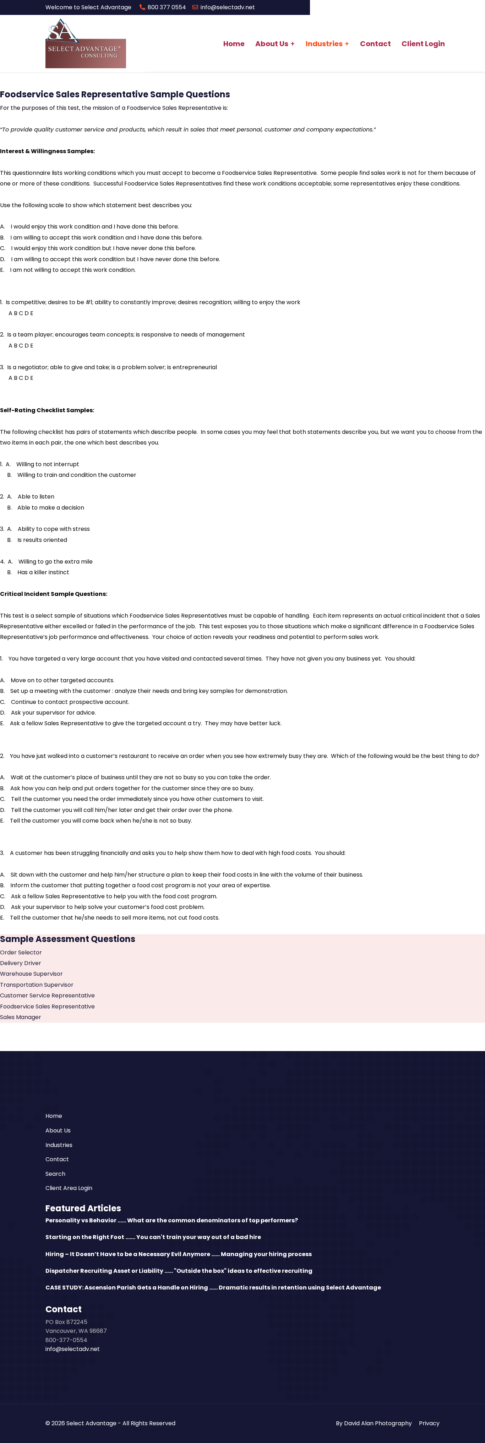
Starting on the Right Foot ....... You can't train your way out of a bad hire (153, 1237)
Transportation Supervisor (36, 985)
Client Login (423, 44)
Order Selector (21, 952)
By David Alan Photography (374, 1423)
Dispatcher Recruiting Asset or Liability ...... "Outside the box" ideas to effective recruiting (178, 1271)
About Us (271, 44)
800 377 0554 (167, 7)
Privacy (429, 1423)
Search (55, 1174)
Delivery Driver (20, 963)
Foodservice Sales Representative (47, 1006)
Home (234, 44)
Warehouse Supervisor (31, 974)
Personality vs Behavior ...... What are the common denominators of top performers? (171, 1220)
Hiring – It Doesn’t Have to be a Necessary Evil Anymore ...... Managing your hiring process (178, 1254)
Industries (324, 44)
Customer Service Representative (47, 995)
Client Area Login (68, 1188)
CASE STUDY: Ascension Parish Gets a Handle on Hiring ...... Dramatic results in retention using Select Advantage (213, 1287)
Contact (375, 44)
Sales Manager (20, 1017)
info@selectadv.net (228, 7)
